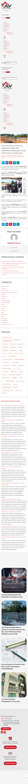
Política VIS (13, 371)
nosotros (3, 308)
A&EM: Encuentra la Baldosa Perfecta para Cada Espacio (13, 405)
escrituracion (9, 353)
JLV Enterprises (10, 156)
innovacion (4, 356)
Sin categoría (4, 318)
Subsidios (14, 377)
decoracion (3, 298)
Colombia (19, 155)
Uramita (21, 377)
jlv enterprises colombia (7, 359)
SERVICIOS (6, 23)
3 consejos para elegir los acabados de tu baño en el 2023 (13, 526)
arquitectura (3, 288)
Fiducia (2, 304)
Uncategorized (4, 320)
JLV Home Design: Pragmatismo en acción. (10, 271)
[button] (14, 61)
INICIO (5, 22)
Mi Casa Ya (3, 306)
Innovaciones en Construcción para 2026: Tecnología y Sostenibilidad (13, 666)
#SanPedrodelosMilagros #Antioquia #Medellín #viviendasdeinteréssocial (11, 341)
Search (2, 62)
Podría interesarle (11, 401)
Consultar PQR (10, 34)
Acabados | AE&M (5, 286)
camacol (20, 347)
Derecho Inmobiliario (5, 300)
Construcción (4, 296)
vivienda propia (6, 387)
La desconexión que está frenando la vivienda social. (12, 261)
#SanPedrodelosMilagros (7, 337)
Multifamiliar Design (6, 368)
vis (2, 381)
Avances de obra (4, 290)
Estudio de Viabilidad (5, 302)
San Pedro (4, 374)
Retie (2, 316)
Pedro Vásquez (5, 371)
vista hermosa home (6, 384)
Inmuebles (22, 353)
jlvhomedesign (5, 362)
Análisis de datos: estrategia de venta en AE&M (11, 499)
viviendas (15, 387)
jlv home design (17, 156)
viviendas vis (18, 390)
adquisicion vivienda (21, 344)
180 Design (12, 344)
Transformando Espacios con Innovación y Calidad (11, 452)
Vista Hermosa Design (21, 381)
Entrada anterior (14, 247)
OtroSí (2, 312)
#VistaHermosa (5, 344)
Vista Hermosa (10, 381)
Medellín (23, 156)
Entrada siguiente (14, 250)
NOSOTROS (6, 25)
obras (2, 158)
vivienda (15, 384)
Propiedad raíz (4, 314)
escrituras (16, 353)
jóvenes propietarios (6, 365)
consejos (3, 294)
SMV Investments (5, 377)
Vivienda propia (4, 322)
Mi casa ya (21, 365)
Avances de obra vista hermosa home (9, 292)
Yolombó (4, 393)
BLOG (5, 28)
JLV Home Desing (15, 362)
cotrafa (20, 350)
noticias (10, 155)
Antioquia (15, 155)
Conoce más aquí (10, 747)
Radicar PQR (9, 32)
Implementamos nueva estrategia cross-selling (11, 511)
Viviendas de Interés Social (6, 324)
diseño (3, 353)
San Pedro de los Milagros (15, 374)
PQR (5, 31)
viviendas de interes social (7, 390)
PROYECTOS (6, 26)
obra (14, 368)
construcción (4, 156)
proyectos (21, 371)
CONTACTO (6, 29)
